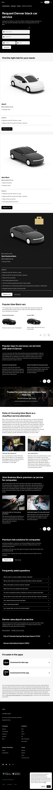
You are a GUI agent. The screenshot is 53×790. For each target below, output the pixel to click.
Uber (3, 2)
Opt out (43, 786)
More (3, 24)
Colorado (13, 6)
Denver (19, 6)
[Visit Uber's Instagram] (9, 764)
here (45, 782)
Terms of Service (26, 695)
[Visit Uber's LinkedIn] (3, 764)
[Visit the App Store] (16, 773)
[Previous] (44, 335)
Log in (41, 2)
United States (5, 6)
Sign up (47, 2)
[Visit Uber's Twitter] (13, 764)
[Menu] (51, 2)
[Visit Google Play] (6, 773)
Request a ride (7, 129)
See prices (6, 47)
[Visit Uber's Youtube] (6, 764)
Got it (48, 786)
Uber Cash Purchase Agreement (14, 695)
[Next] (49, 335)
